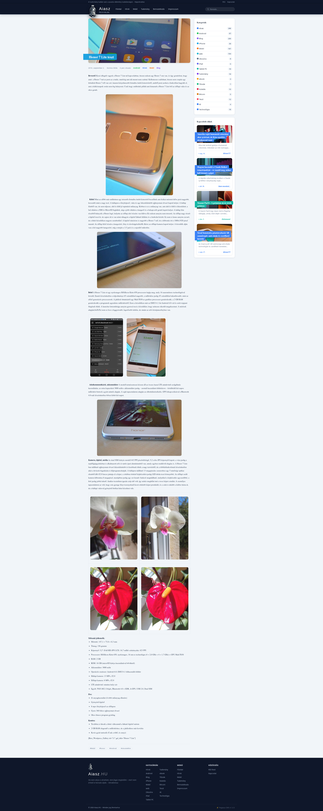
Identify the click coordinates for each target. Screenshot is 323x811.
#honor (102, 748)
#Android (113, 748)
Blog (158, 68)
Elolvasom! (226, 219)
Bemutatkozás (159, 9)
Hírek (127, 9)
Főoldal (119, 9)
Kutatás (202, 89)
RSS (224, 2)
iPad (201, 64)
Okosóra (202, 59)
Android (136, 68)
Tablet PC (203, 69)
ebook (202, 79)
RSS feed (211, 770)
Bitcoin (202, 94)
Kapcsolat (231, 2)
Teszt (201, 99)
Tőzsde (202, 84)
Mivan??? (226, 153)
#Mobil (92, 748)
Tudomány (145, 9)
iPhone (202, 43)
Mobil (135, 9)
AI (200, 104)
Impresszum (173, 9)
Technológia (204, 109)
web (201, 54)
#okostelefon (126, 748)
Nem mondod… (224, 186)
